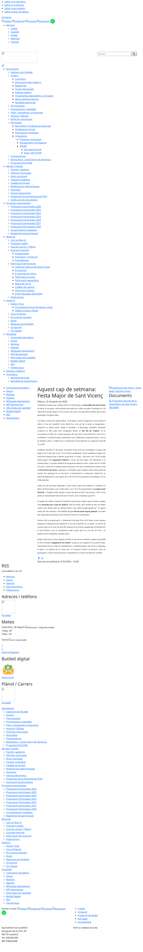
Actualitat (7, 869)
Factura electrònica (16, 775)
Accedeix (6, 615)
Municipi (6, 819)
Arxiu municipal (14, 758)
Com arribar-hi (14, 822)
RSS (8, 414)
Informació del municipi (18, 835)
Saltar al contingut (14, 5)
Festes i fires (12, 846)
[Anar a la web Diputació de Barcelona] (107, 940)
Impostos (11, 772)
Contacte (6, 17)
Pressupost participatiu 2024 (21, 795)
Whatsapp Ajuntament (18, 401)
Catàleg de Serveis (15, 765)
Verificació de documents (19, 782)
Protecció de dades (88, 915)
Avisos (9, 391)
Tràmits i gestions (15, 752)
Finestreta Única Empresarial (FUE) (24, 778)
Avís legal (82, 918)
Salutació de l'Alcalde (17, 711)
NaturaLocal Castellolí (17, 859)
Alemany (15, 38)
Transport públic (15, 825)
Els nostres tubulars (16, 852)
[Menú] (3, 65)
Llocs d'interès (13, 849)
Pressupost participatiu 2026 (21, 788)
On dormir (11, 862)
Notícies (10, 394)
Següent (14, 652)
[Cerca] (134, 54)
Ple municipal (13, 718)
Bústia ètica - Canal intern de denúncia (26, 741)
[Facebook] (18, 21)
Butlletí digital (13, 411)
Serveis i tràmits (10, 748)
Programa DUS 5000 (17, 745)
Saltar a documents (14, 8)
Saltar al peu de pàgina (16, 11)
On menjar (11, 866)
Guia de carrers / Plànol (18, 829)
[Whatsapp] (52, 21)
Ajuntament (8, 708)
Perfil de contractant (17, 731)
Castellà (15, 31)
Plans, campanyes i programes (22, 725)
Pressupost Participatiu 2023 (21, 799)
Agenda (10, 397)
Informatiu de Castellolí (18, 407)
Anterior (6, 652)
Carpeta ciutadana (16, 762)
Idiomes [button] (10, 25)
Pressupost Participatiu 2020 (21, 809)
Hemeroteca (12, 418)
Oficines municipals (16, 755)
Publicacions (12, 590)
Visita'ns (6, 842)
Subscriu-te (8, 677)
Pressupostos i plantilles (19, 721)
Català (14, 28)
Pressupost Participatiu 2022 (21, 802)
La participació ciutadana (19, 812)
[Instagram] (43, 21)
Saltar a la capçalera (15, 1)
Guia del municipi (15, 832)
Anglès (14, 35)
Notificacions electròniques (20, 768)
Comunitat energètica (17, 387)
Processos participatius (14, 785)
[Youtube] (31, 21)
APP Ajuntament (14, 404)
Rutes (9, 856)
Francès (15, 41)
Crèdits (81, 908)
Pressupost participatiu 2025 (21, 792)
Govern (10, 715)
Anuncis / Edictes (15, 728)
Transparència (13, 738)
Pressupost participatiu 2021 (21, 805)
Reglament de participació (20, 815)
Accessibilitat (84, 922)
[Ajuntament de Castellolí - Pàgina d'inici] (19, 57)
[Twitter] (7, 21)
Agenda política (14, 586)
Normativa (11, 735)
